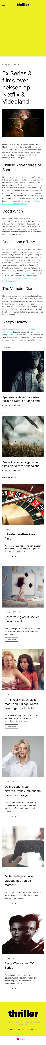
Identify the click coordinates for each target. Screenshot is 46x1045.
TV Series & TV (14, 65)
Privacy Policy (31, 1029)
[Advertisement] (23, 33)
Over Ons (20, 1029)
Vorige (7, 348)
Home (12, 1029)
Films (4, 65)
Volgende (6, 413)
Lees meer (11, 557)
